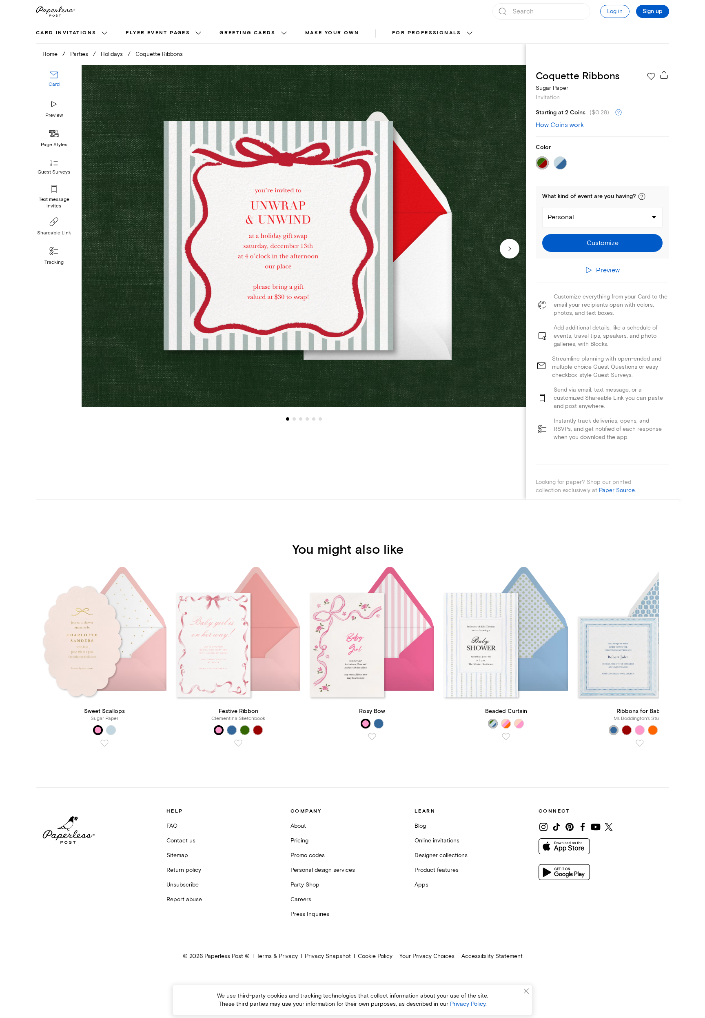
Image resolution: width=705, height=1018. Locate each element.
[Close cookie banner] (526, 991)
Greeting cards (247, 33)
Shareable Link (54, 233)
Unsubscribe (182, 884)
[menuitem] (72, 33)
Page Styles (54, 145)
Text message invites (54, 202)
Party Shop (304, 884)
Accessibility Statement (492, 956)
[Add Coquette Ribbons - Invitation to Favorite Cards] (651, 76)
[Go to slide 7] (320, 419)
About (298, 825)
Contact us (180, 840)
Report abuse (184, 899)
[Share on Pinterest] (569, 827)
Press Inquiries (309, 914)
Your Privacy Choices (426, 956)
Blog (420, 825)
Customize (603, 243)
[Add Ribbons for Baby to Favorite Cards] (640, 743)
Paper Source (617, 490)
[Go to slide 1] (287, 419)
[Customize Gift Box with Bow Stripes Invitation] (303, 236)
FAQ (171, 825)
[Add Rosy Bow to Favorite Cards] (372, 737)
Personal (561, 217)
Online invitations (437, 840)
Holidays (112, 54)
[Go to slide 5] (307, 419)
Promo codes (307, 855)
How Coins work (560, 125)
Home (50, 54)
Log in (615, 11)
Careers (300, 899)
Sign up (653, 11)
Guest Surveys (54, 172)
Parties (79, 54)
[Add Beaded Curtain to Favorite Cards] (506, 737)
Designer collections (441, 855)
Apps (421, 884)
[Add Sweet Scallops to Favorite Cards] (104, 743)
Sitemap (177, 855)
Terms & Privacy (277, 956)
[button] (642, 196)
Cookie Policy (375, 956)
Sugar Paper (552, 88)
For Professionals (426, 33)
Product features (437, 870)
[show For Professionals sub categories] (469, 33)
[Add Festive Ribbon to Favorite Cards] (238, 743)
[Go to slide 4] (300, 419)
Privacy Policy (468, 1003)
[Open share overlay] (664, 75)
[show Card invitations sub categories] (104, 33)
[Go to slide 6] (313, 419)
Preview (54, 115)
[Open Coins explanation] (618, 113)
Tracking (54, 262)
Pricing (299, 840)
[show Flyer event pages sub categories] (198, 33)
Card (54, 85)
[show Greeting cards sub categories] (284, 33)
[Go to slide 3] (294, 419)
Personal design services (322, 870)
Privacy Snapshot (328, 956)
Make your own (332, 33)
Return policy (183, 870)
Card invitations (66, 33)
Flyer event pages (158, 33)
